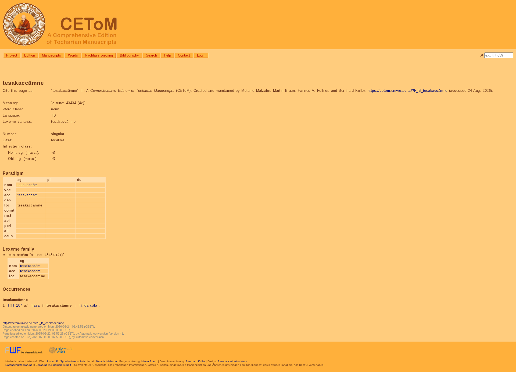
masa (35, 305)
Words (73, 55)
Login (201, 55)
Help (167, 55)
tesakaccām (27, 185)
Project (11, 55)
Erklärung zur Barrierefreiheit (53, 364)
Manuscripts (51, 55)
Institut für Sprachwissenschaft (66, 361)
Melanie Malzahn (106, 361)
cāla (93, 305)
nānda (83, 305)
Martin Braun (149, 361)
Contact (184, 55)
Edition (29, 55)
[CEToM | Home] (258, 24)
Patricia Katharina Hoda (232, 361)
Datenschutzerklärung (19, 364)
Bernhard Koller (195, 361)
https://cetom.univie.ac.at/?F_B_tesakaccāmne (407, 91)
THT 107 (15, 305)
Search (151, 55)
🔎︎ (481, 55)
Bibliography (129, 55)
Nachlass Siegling (99, 55)
